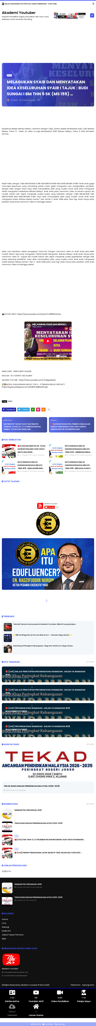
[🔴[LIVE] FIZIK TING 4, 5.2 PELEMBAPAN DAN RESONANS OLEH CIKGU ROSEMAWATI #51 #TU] (48, 764)
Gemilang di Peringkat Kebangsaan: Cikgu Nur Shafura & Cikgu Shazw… (43, 646)
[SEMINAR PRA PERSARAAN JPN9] (3, 4)
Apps (4, 938)
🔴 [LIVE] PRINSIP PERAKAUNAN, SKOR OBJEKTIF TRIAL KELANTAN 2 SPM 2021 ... (48, 852)
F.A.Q (4, 923)
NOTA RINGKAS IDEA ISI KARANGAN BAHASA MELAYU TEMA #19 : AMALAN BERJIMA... (31, 465)
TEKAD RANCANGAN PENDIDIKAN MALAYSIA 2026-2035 (38, 823)
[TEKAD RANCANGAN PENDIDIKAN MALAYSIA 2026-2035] (7, 831)
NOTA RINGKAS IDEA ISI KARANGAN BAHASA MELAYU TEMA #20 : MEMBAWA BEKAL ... (78, 449)
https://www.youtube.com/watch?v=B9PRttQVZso (39, 314)
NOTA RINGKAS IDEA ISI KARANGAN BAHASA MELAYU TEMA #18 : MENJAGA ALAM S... (78, 465)
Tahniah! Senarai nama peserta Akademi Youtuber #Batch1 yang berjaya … (45, 624)
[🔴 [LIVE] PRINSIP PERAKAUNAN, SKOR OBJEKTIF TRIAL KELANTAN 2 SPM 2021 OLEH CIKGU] (7, 857)
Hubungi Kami (88, 985)
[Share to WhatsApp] (33, 409)
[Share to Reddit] (43, 409)
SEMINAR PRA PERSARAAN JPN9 (17, 4)
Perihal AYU (75, 985)
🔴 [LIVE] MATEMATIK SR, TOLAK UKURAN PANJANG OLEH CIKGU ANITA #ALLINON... (31, 449)
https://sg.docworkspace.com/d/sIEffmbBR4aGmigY (25, 387)
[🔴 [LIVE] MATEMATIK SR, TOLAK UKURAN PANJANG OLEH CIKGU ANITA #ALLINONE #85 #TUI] (9, 457)
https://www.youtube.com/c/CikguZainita (37, 380)
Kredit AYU (6, 931)
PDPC (9, 75)
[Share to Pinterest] (38, 409)
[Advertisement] (48, 40)
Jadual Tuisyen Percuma (12, 934)
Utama (5, 919)
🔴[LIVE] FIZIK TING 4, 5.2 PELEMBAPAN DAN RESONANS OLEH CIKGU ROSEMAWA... (45, 789)
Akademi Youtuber (19, 12)
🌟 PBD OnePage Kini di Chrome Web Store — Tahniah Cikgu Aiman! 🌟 (42, 635)
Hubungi (5, 927)
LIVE (5, 785)
